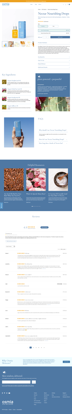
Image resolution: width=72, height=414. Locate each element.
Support (64, 392)
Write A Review (44, 227)
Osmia (35, 392)
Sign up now (43, 1)
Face (35, 396)
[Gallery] (18, 28)
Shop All (35, 394)
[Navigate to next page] (44, 347)
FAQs (35, 404)
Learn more (18, 93)
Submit (33, 382)
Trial (53, 26)
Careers (45, 402)
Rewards (45, 396)
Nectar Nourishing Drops (52, 9)
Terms (14, 409)
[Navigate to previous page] (28, 347)
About (45, 392)
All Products (44, 9)
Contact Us (65, 394)
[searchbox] (9, 246)
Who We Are (46, 394)
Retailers (45, 398)
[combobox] (62, 249)
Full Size (42, 26)
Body (35, 398)
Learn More (66, 361)
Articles (53, 392)
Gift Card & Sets (37, 400)
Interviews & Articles (56, 396)
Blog (36, 4)
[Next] (32, 24)
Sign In (45, 400)
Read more (48, 257)
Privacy (10, 409)
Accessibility (19, 409)
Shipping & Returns (66, 396)
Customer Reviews (37, 402)
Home (39, 9)
